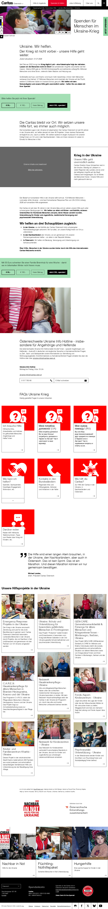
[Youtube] (69, 32)
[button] (18, 3)
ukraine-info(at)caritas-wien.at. (44, 358)
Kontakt (4, 895)
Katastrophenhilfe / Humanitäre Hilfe (44, 8)
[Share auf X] (88, 906)
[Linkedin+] (62, 32)
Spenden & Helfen (57, 3)
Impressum (37, 906)
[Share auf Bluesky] (94, 906)
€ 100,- (23, 105)
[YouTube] (100, 906)
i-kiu (23, 906)
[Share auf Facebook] (81, 906)
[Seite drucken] (75, 906)
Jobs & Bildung (75, 3)
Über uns (89, 3)
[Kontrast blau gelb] (1, 23)
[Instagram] (59, 32)
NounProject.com (38, 789)
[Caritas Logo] (7, 2)
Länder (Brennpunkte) (65, 8)
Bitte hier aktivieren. (35, 170)
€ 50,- (8, 105)
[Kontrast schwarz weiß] (1, 20)
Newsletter (53, 906)
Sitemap (31, 906)
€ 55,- (8, 272)
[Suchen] (99, 3)
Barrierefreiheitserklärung (64, 906)
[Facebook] (56, 32)
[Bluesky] (66, 32)
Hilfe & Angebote (39, 3)
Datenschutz (45, 906)
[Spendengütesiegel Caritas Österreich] (88, 891)
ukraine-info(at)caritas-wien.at (31, 375)
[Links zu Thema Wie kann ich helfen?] (13, 500)
